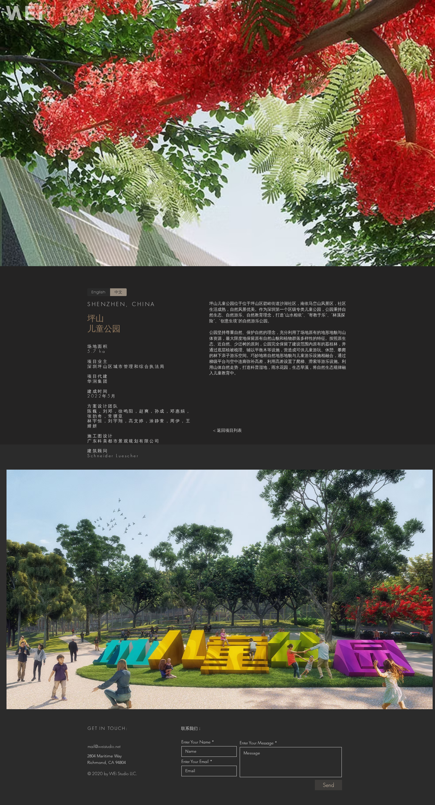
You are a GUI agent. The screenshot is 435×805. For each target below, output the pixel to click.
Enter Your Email (195, 761)
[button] (217, 589)
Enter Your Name (195, 742)
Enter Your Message (256, 743)
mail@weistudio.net (104, 746)
